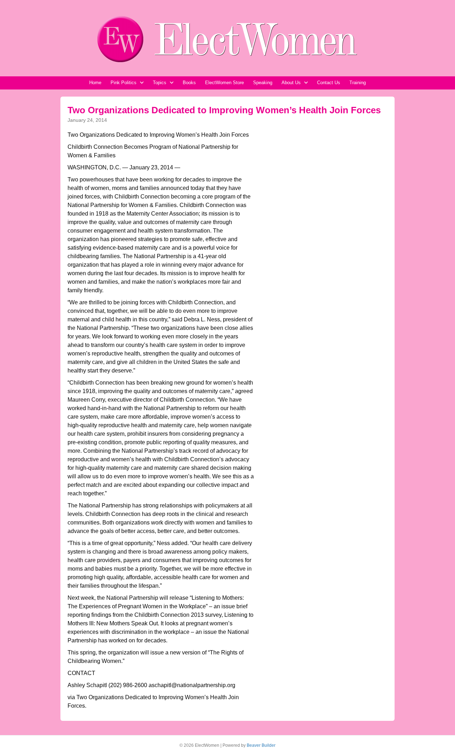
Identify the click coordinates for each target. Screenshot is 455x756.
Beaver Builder (261, 745)
